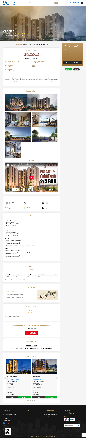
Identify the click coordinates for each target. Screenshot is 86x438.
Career (24, 414)
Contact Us (25, 421)
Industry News (26, 417)
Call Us (12, 397)
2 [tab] (30, 400)
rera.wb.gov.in (48, 416)
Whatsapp (25, 397)
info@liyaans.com (8, 418)
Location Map (45, 44)
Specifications (35, 44)
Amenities (28, 44)
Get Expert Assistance (72, 62)
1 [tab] (28, 400)
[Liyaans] (9, 2)
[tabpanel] (18, 379)
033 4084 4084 (75, 3)
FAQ (24, 419)
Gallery (24, 44)
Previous (5, 378)
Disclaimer (25, 423)
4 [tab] (35, 400)
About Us (25, 412)
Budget (40, 44)
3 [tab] (32, 400)
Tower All (31, 269)
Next (57, 378)
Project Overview (18, 44)
